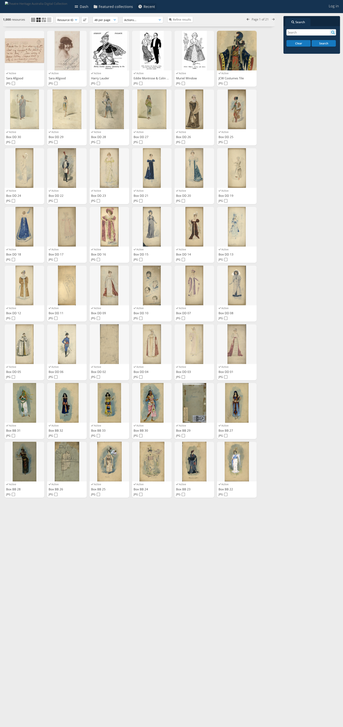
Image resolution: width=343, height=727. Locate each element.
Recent (149, 6)
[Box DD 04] (152, 344)
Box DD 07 (184, 313)
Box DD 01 (226, 372)
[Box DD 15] (152, 227)
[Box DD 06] (67, 344)
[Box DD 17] (67, 227)
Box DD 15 (141, 254)
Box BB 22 (226, 489)
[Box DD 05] (24, 344)
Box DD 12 (14, 313)
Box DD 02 (99, 372)
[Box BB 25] (109, 461)
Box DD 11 (56, 313)
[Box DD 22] (67, 168)
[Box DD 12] (24, 285)
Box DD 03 (184, 372)
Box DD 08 (226, 313)
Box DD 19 (226, 196)
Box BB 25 (98, 489)
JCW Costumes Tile (232, 78)
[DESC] (85, 20)
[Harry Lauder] (109, 50)
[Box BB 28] (24, 461)
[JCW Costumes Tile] (237, 50)
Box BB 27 (226, 430)
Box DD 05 (14, 372)
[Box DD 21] (152, 168)
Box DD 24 (14, 196)
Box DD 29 (56, 137)
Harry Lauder (100, 78)
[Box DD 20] (194, 168)
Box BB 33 (98, 430)
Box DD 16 (99, 254)
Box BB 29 (183, 430)
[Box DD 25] (237, 109)
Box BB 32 (56, 430)
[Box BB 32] (67, 403)
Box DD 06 (56, 372)
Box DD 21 (141, 196)
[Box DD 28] (109, 109)
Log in (334, 6)
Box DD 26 (184, 137)
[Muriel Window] (194, 50)
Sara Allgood (15, 78)
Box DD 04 (141, 372)
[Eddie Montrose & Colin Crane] (152, 50)
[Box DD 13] (237, 227)
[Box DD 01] (237, 344)
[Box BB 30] (152, 403)
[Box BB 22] (237, 461)
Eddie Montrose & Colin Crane (154, 78)
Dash (83, 6)
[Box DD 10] (152, 285)
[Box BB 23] (194, 461)
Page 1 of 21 (261, 19)
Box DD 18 (14, 254)
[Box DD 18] (24, 227)
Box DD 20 (184, 196)
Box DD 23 (99, 196)
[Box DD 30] (24, 109)
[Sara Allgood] (24, 50)
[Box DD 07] (194, 285)
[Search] (333, 32)
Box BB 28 (13, 489)
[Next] (273, 19)
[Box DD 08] (237, 285)
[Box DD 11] (67, 285)
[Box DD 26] (194, 109)
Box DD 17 (56, 254)
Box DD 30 (14, 137)
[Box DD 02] (109, 344)
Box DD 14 (184, 254)
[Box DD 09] (109, 285)
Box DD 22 (56, 196)
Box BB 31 (13, 430)
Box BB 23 (183, 489)
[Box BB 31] (24, 403)
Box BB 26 (56, 489)
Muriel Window (187, 78)
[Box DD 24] (24, 168)
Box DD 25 (226, 137)
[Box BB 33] (109, 403)
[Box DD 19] (237, 168)
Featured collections (115, 6)
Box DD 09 (99, 313)
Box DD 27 (141, 137)
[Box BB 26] (67, 461)
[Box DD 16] (109, 227)
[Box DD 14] (194, 227)
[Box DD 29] (67, 109)
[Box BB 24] (152, 461)
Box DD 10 (141, 313)
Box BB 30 (141, 430)
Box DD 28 (99, 137)
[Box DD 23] (109, 168)
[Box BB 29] (194, 403)
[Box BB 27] (237, 403)
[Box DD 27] (152, 109)
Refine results (182, 19)
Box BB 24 (141, 489)
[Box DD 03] (194, 344)
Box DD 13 (226, 254)
